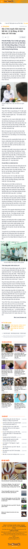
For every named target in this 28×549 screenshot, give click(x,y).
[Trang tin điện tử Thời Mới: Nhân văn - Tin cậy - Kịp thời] (8, 1)
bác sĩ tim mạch (7, 333)
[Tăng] (8, 37)
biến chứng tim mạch (15, 333)
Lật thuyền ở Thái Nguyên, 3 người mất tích (14, 443)
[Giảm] (3, 37)
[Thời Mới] (14, 544)
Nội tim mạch (23, 333)
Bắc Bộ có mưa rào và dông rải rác (14, 454)
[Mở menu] (2, 1)
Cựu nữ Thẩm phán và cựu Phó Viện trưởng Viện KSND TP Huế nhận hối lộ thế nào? (14, 433)
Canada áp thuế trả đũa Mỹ (12, 437)
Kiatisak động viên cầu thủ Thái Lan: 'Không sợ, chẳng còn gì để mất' (14, 419)
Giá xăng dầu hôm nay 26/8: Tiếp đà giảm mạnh (14, 447)
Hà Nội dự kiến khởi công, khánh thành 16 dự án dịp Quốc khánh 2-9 (14, 423)
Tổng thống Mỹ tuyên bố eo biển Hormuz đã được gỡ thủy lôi (14, 440)
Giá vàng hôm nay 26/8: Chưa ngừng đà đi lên (14, 451)
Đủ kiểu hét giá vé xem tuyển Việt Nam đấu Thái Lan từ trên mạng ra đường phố (14, 428)
